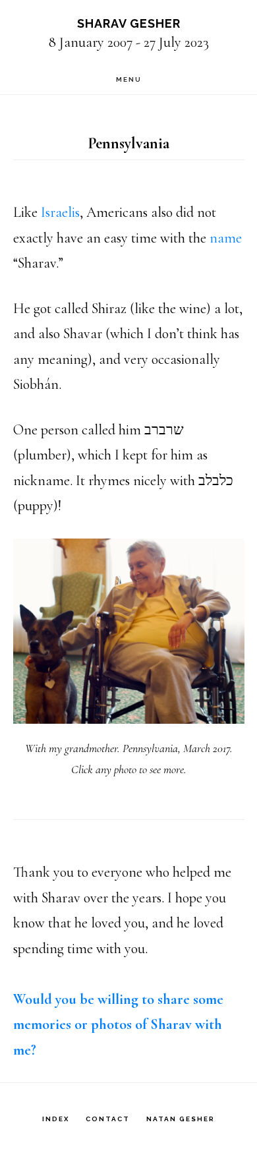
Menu (129, 79)
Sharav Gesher (129, 23)
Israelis (60, 212)
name (226, 238)
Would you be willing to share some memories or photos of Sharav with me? (118, 1025)
